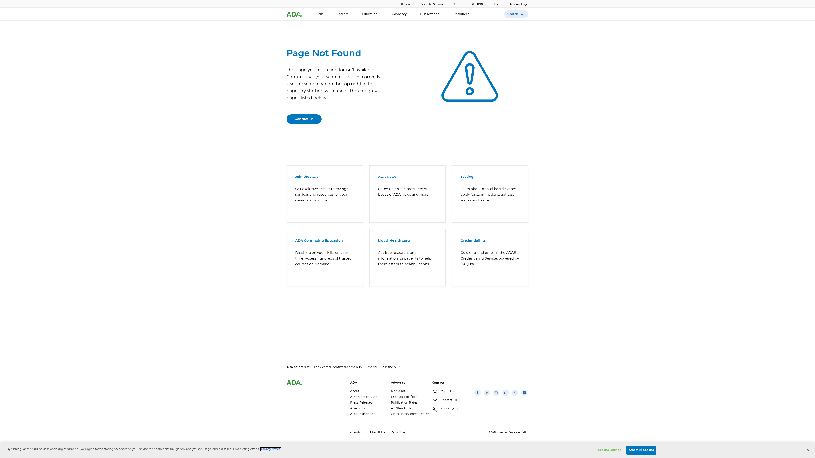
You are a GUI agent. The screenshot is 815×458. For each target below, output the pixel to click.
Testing (467, 177)
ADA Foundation (362, 414)
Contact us (304, 119)
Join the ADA (306, 177)
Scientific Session (432, 4)
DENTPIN (477, 4)
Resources (462, 14)
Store (456, 4)
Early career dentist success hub (338, 367)
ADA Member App (363, 396)
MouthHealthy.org (394, 240)
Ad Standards (401, 408)
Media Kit (398, 391)
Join (496, 4)
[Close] (808, 450)
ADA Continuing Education (319, 240)
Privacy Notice (377, 432)
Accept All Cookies (641, 450)
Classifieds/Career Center (408, 414)
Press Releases (361, 402)
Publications (430, 14)
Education (370, 14)
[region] (407, 450)
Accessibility (357, 432)
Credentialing (473, 240)
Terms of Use (398, 432)
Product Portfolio (404, 396)
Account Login (519, 4)
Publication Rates (404, 402)
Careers (342, 14)
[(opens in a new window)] (477, 396)
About (355, 391)
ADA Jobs (357, 408)
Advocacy (399, 14)
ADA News (387, 177)
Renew (405, 4)
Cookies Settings (609, 450)
